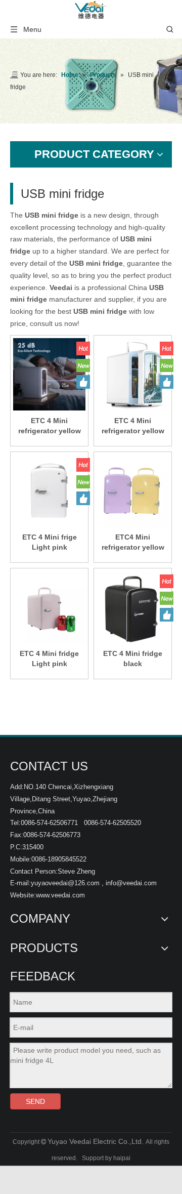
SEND (35, 1101)
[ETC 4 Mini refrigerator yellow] (49, 373)
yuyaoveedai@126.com (65, 883)
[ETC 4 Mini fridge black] (133, 609)
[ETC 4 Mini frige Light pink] (49, 490)
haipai (121, 1158)
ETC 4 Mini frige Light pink (49, 542)
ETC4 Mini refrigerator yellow (133, 542)
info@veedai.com (131, 883)
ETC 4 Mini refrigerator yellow (49, 426)
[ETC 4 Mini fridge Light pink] (49, 606)
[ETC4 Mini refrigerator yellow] (133, 490)
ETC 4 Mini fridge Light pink (49, 658)
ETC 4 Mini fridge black (132, 658)
